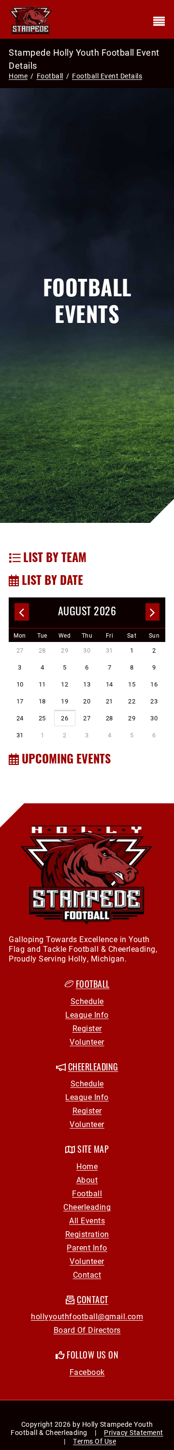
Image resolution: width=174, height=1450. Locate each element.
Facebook (87, 1372)
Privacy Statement (133, 1432)
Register (87, 1028)
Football (93, 985)
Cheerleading (87, 1207)
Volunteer (87, 1042)
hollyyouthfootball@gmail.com (87, 1316)
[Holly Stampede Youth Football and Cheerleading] (31, 19)
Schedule (87, 1001)
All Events (87, 1220)
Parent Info (87, 1247)
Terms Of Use (94, 1441)
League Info (87, 1014)
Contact (87, 1274)
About (87, 1180)
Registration (87, 1234)
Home (18, 75)
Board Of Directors (87, 1330)
